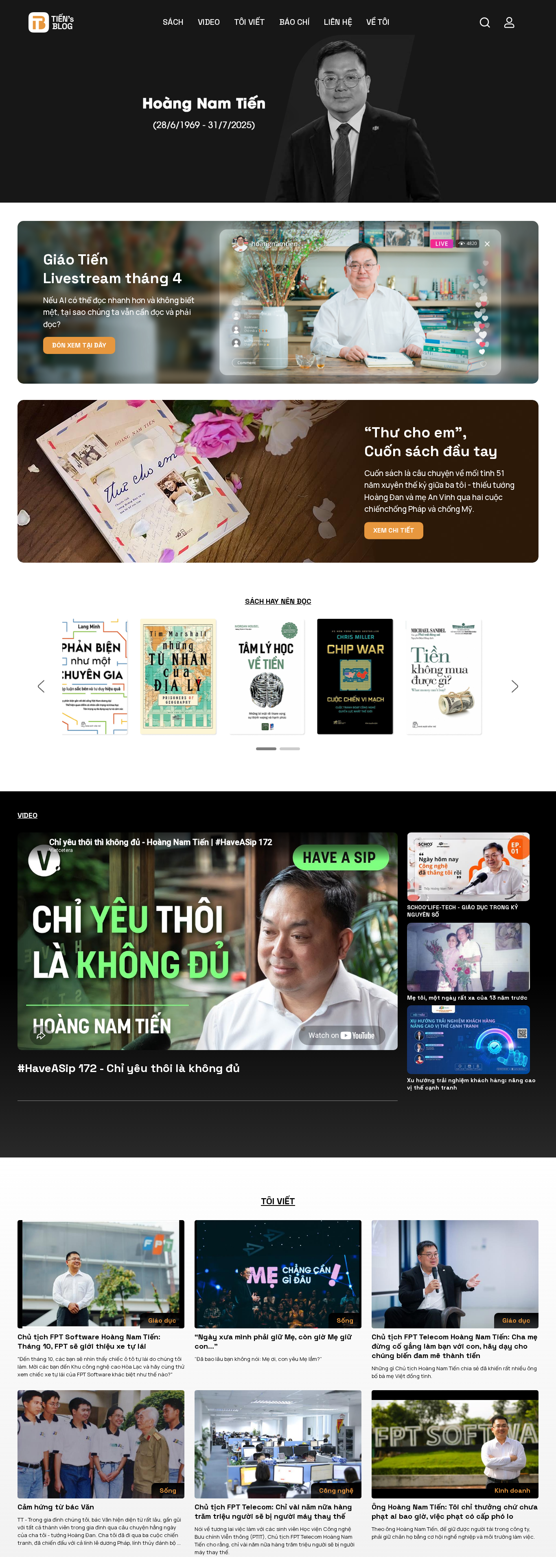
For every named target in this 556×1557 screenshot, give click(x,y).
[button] (266, 748)
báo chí (294, 22)
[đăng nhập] (509, 22)
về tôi (378, 22)
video (209, 22)
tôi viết (249, 22)
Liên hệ (338, 22)
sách (173, 22)
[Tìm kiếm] (485, 22)
